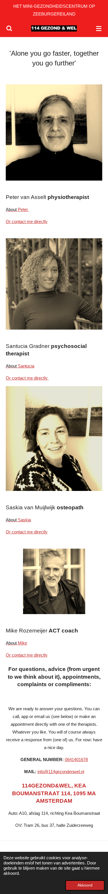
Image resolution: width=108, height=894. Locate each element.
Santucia (20, 365)
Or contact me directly (27, 221)
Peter (17, 209)
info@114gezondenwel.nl (60, 771)
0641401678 (76, 759)
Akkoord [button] (84, 885)
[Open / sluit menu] (98, 28)
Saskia (18, 519)
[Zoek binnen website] (9, 28)
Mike (16, 642)
